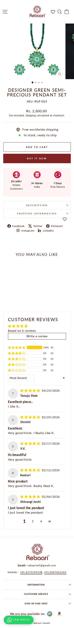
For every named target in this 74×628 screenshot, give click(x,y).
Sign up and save (36, 603)
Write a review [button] (37, 336)
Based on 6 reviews (22, 331)
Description (37, 205)
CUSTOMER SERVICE (36, 594)
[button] (16, 347)
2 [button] (33, 521)
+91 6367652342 (55, 572)
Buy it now (37, 158)
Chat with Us (21, 619)
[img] (30, 390)
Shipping (31, 115)
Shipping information (37, 213)
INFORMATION (36, 584)
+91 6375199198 (31, 572)
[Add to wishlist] (64, 219)
